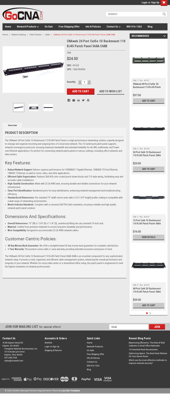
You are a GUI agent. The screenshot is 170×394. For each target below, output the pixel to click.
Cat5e (47, 35)
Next (61, 69)
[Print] (78, 100)
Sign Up (155, 2)
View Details (148, 237)
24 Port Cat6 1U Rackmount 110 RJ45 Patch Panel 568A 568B (147, 155)
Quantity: (71, 81)
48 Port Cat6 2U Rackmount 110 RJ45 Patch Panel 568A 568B (147, 291)
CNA (134, 80)
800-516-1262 (134, 26)
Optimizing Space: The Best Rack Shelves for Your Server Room (148, 355)
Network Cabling (19, 35)
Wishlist (48, 343)
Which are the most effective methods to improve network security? (148, 361)
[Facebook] (69, 100)
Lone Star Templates (70, 391)
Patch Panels (35, 35)
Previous (5, 69)
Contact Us (113, 26)
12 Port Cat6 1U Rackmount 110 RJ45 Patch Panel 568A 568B (147, 223)
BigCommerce (44, 391)
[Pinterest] (88, 100)
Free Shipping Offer (69, 26)
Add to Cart (148, 100)
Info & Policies (93, 26)
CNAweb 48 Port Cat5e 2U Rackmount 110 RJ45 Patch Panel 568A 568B (147, 87)
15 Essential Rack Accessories (143, 349)
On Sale (49, 26)
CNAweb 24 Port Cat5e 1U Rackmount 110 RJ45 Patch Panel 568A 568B (84, 35)
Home (8, 26)
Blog (150, 26)
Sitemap (24, 391)
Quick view (148, 75)
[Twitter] (83, 100)
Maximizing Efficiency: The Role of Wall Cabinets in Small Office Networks (147, 344)
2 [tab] (150, 313)
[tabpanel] (148, 73)
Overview (12, 125)
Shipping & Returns (53, 350)
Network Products (27, 26)
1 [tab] (147, 313)
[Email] (73, 100)
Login (144, 2)
